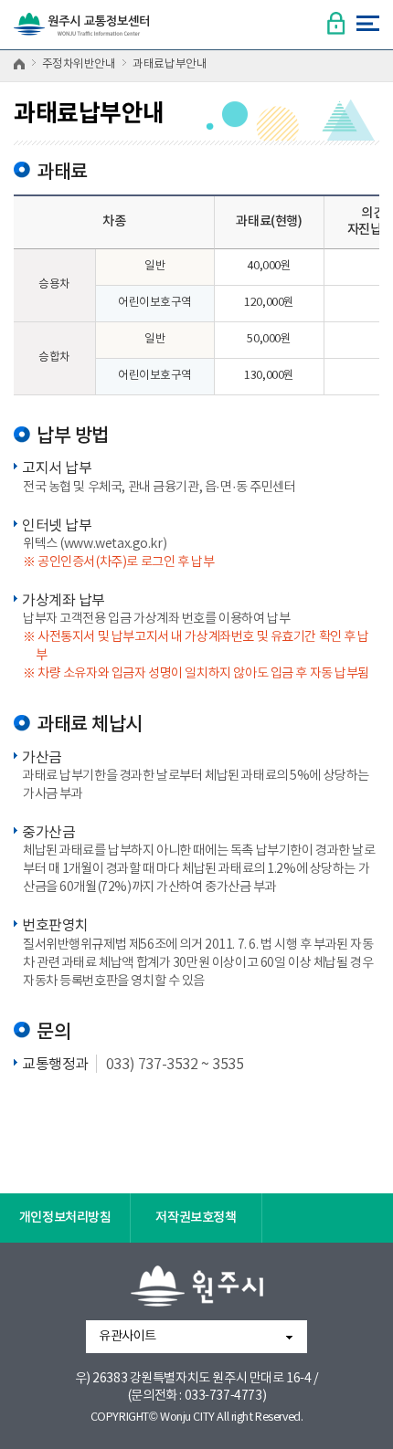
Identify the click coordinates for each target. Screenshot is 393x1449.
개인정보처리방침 (65, 1217)
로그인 (335, 23)
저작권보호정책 (195, 1217)
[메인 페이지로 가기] (81, 29)
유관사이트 (127, 1336)
